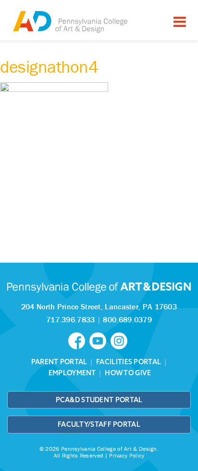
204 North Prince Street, (99, 306)
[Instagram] (120, 340)
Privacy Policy (126, 455)
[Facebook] (78, 340)
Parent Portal (59, 361)
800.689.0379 (127, 319)
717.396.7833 (70, 319)
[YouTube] (100, 340)
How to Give (128, 373)
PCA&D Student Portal (99, 399)
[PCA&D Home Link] (69, 21)
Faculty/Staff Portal (99, 424)
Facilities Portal (128, 361)
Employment (72, 373)
